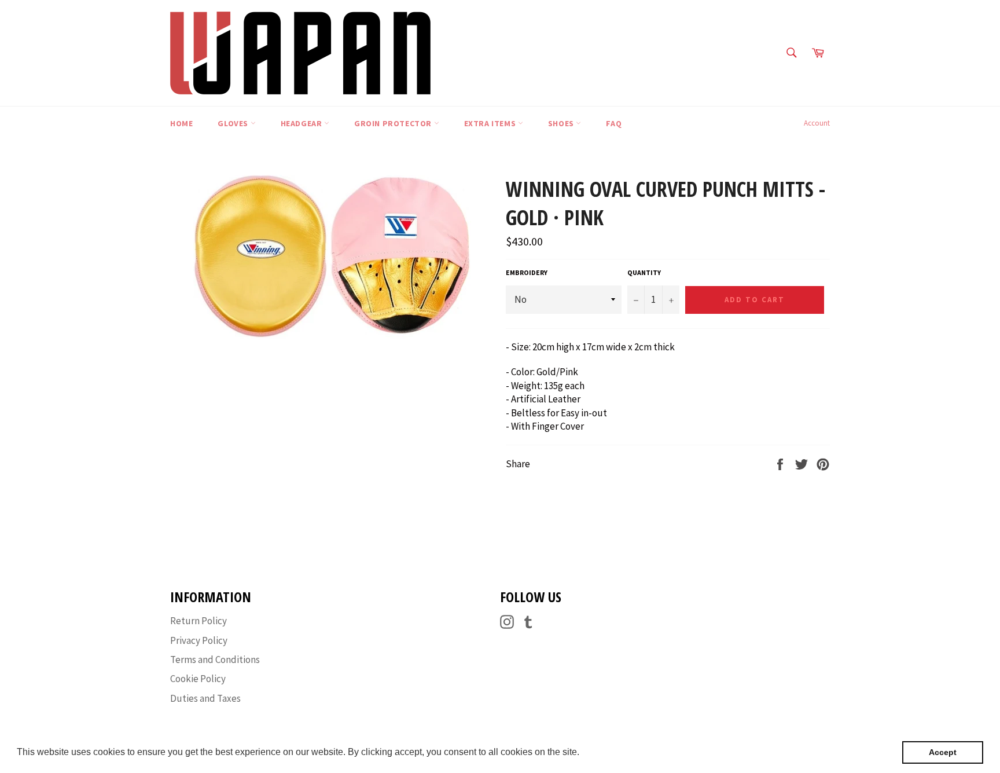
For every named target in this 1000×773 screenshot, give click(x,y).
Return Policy (198, 620)
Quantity (644, 272)
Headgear (302, 123)
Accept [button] (943, 752)
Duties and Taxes (205, 698)
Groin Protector (394, 123)
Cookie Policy (198, 678)
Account (817, 123)
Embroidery (526, 272)
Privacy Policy (198, 640)
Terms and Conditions (215, 659)
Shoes (562, 123)
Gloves (234, 123)
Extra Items (491, 123)
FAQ (614, 123)
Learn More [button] (606, 752)
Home (181, 123)
